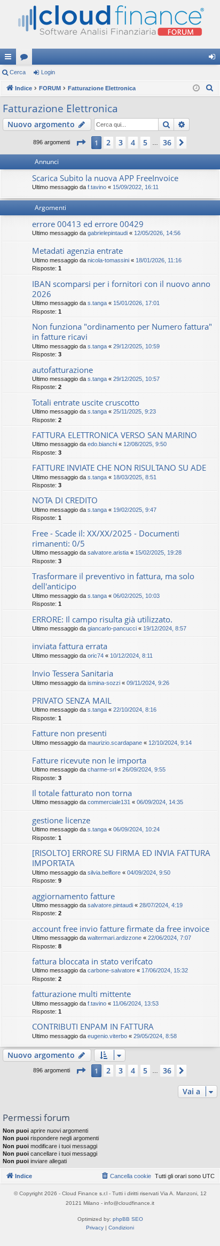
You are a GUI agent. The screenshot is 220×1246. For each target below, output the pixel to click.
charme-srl (102, 769)
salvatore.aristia (108, 552)
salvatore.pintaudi (110, 905)
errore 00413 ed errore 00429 (88, 224)
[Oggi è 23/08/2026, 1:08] (196, 88)
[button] (81, 142)
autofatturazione (62, 369)
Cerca (18, 72)
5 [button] (145, 142)
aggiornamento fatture (73, 896)
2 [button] (108, 142)
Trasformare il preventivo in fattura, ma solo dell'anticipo (113, 581)
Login (48, 72)
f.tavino (97, 187)
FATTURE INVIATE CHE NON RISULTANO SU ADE (119, 467)
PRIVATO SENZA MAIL (72, 700)
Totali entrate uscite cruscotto (85, 402)
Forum (26, 59)
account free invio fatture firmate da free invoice (120, 928)
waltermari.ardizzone (115, 938)
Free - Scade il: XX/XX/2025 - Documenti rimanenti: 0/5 (105, 538)
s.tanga (97, 303)
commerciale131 (109, 802)
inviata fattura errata (69, 646)
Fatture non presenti (69, 733)
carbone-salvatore (111, 970)
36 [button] (167, 142)
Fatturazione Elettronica (60, 108)
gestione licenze (61, 820)
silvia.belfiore (104, 872)
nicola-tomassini (108, 260)
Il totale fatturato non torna (82, 793)
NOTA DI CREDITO (65, 500)
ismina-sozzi (104, 683)
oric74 (96, 655)
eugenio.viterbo (107, 1036)
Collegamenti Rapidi (10, 59)
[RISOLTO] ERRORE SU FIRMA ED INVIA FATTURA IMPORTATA (121, 857)
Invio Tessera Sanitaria (72, 673)
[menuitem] (210, 88)
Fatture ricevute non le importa (89, 760)
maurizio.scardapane (115, 742)
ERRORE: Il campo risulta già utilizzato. (102, 619)
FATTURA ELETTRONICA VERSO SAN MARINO (114, 435)
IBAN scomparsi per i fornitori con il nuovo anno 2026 (121, 288)
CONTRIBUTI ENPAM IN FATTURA (93, 1026)
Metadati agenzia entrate (77, 250)
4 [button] (133, 142)
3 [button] (121, 142)
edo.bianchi (102, 444)
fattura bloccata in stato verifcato (92, 961)
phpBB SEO (128, 1219)
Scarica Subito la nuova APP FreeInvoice (105, 178)
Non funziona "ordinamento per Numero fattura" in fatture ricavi (122, 331)
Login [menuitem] (214, 59)
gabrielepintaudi (108, 233)
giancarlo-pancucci (112, 628)
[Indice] (110, 24)
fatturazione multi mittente (81, 993)
